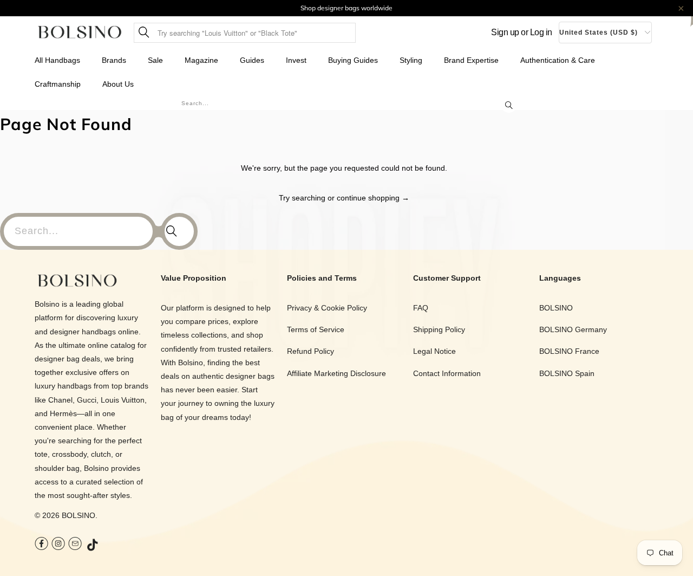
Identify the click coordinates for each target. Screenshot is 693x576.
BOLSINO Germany (573, 329)
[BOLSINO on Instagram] (58, 545)
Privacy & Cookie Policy (327, 307)
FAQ (420, 307)
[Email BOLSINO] (75, 545)
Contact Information (447, 373)
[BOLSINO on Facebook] (41, 545)
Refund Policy (310, 351)
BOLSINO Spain (566, 373)
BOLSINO (78, 515)
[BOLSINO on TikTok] (93, 546)
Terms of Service (315, 329)
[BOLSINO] (80, 33)
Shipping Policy (439, 329)
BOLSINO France (569, 351)
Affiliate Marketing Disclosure (336, 373)
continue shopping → (373, 197)
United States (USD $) (598, 32)
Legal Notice (434, 351)
